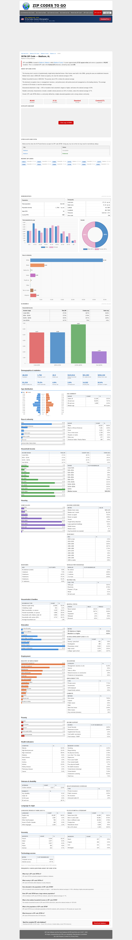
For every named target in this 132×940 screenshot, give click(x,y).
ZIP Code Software (50, 932)
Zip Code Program (58, 936)
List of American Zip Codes (27, 12)
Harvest (74, 164)
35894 (83, 164)
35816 (39, 164)
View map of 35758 (66, 122)
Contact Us (67, 936)
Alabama (47, 62)
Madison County (58, 62)
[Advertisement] (66, 37)
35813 (24, 162)
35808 (84, 162)
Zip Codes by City (64, 12)
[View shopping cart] (107, 12)
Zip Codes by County (52, 12)
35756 (69, 162)
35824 (39, 162)
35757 (99, 162)
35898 (54, 164)
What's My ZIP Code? (76, 12)
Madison (41, 62)
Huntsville (29, 161)
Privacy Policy (74, 936)
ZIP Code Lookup (88, 12)
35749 (69, 164)
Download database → (100, 923)
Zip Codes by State (41, 12)
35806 (54, 162)
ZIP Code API (97, 12)
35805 (24, 164)
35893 (98, 164)
